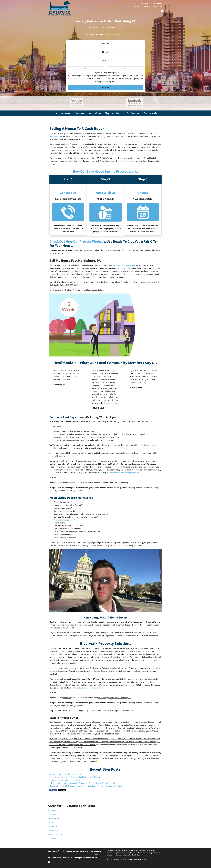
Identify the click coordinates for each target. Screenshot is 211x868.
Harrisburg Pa (55, 136)
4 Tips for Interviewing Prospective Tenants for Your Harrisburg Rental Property (82, 783)
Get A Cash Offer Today (140, 6)
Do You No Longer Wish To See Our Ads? (83, 857)
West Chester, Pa (55, 834)
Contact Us (157, 6)
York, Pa (51, 822)
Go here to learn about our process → (122, 472)
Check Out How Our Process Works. (76, 241)
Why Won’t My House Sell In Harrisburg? (65, 774)
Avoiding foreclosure (126, 265)
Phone (105, 52)
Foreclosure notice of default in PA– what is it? (68, 780)
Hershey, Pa (52, 810)
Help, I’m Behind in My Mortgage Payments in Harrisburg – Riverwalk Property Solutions (85, 786)
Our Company (134, 113)
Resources (52, 857)
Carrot (145, 859)
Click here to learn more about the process (86, 688)
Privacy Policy (62, 857)
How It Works (94, 113)
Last (125, 68)
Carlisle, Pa (52, 826)
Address (105, 43)
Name (105, 60)
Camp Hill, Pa (53, 814)
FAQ (107, 113)
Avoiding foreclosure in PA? (65, 520)
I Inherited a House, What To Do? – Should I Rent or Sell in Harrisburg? (77, 777)
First (86, 68)
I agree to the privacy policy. (106, 72)
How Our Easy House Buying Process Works (105, 171)
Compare (79, 113)
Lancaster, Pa (53, 818)
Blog (96, 854)
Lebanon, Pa (53, 830)
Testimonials (150, 113)
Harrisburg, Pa (53, 838)
